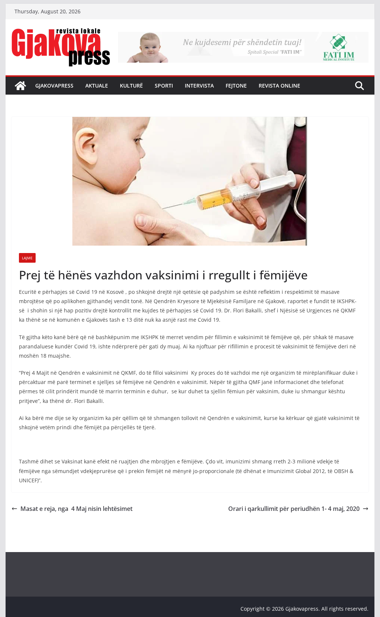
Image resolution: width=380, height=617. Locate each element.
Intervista (199, 85)
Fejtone (236, 85)
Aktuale (96, 85)
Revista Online (279, 85)
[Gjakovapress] (20, 86)
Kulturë (131, 85)
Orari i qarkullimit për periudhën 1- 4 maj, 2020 (294, 509)
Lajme (27, 257)
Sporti (164, 85)
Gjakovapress (54, 85)
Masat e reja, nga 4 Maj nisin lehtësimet (76, 509)
